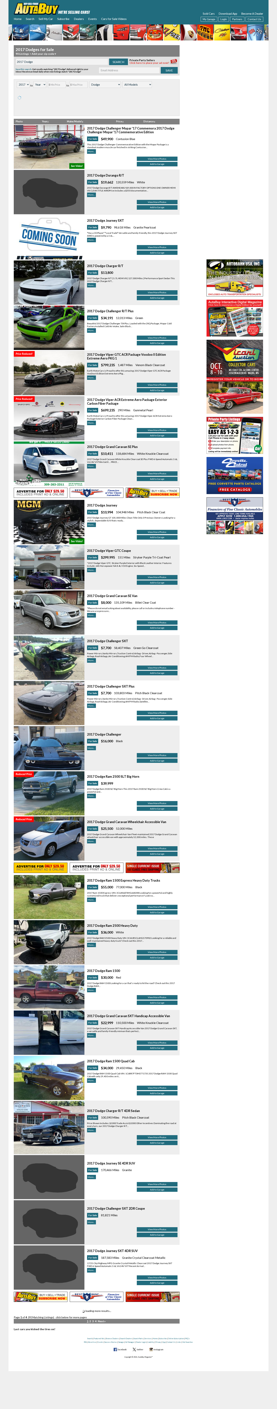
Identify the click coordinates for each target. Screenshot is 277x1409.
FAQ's (187, 1338)
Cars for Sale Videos (114, 19)
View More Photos (157, 158)
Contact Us (254, 19)
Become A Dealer (252, 13)
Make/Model (74, 121)
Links (179, 1342)
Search (30, 19)
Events (92, 19)
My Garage (209, 19)
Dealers (79, 19)
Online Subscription (176, 1338)
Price (119, 121)
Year (44, 121)
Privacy (158, 1342)
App (163, 1342)
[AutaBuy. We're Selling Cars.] (52, 8)
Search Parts (138, 1338)
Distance (148, 121)
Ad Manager (130, 1342)
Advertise (92, 1342)
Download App (228, 13)
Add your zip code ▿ (44, 53)
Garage (121, 1342)
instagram (158, 1349)
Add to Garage (157, 164)
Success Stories (111, 1342)
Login (223, 19)
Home (17, 19)
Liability (151, 1342)
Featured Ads (99, 1338)
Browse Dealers (112, 1338)
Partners (237, 19)
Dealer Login (141, 1342)
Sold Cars (209, 13)
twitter (140, 1349)
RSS (85, 1342)
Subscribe (63, 19)
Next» (102, 1321)
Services (148, 1338)
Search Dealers (126, 1338)
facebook (122, 1349)
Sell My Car (46, 19)
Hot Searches (187, 1342)
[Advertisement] (235, 68)
